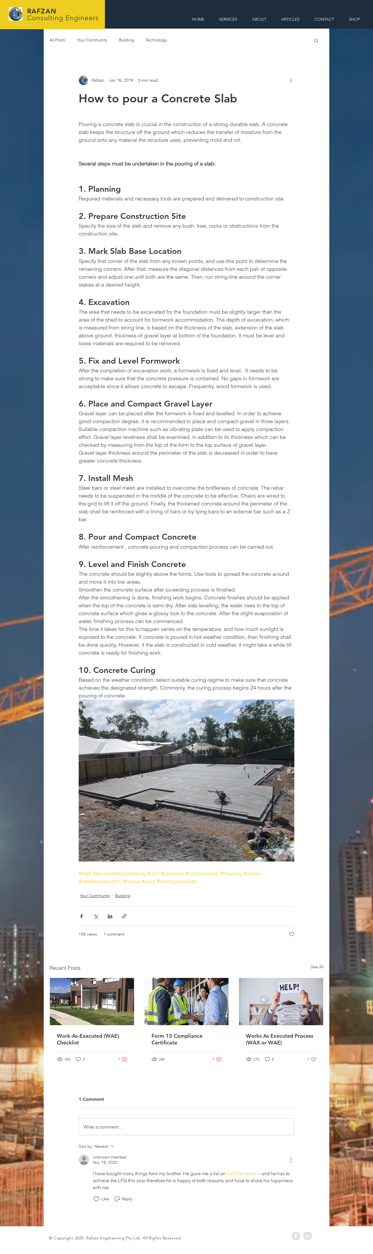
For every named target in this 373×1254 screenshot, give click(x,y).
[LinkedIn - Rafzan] (307, 1236)
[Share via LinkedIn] (110, 916)
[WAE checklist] (92, 1001)
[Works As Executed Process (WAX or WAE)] (281, 1001)
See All (317, 966)
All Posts (57, 40)
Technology (156, 40)
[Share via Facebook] (81, 916)
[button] (316, 40)
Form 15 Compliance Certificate (177, 1039)
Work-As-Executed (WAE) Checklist (88, 1039)
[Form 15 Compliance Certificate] (187, 1001)
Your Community (92, 40)
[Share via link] (124, 916)
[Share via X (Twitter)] (95, 916)
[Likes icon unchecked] (96, 1199)
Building (126, 40)
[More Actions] (290, 1159)
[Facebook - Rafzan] (295, 1236)
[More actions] (290, 80)
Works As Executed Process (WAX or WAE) (279, 1039)
